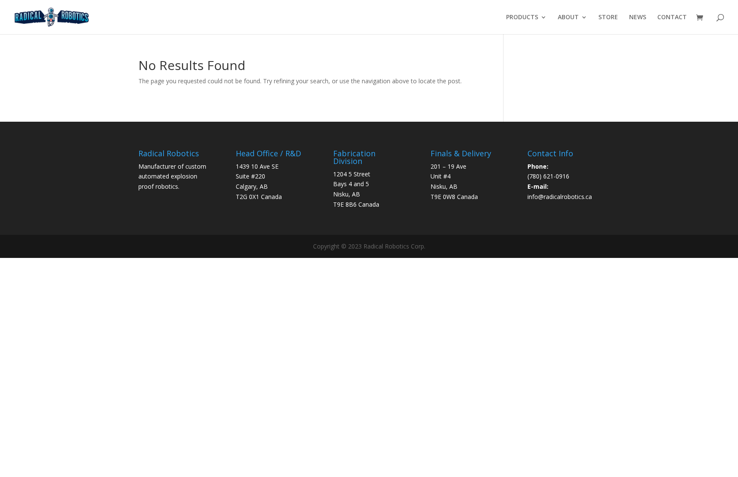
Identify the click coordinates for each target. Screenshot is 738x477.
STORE (608, 17)
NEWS (637, 17)
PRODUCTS (522, 17)
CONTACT (672, 17)
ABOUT (568, 17)
